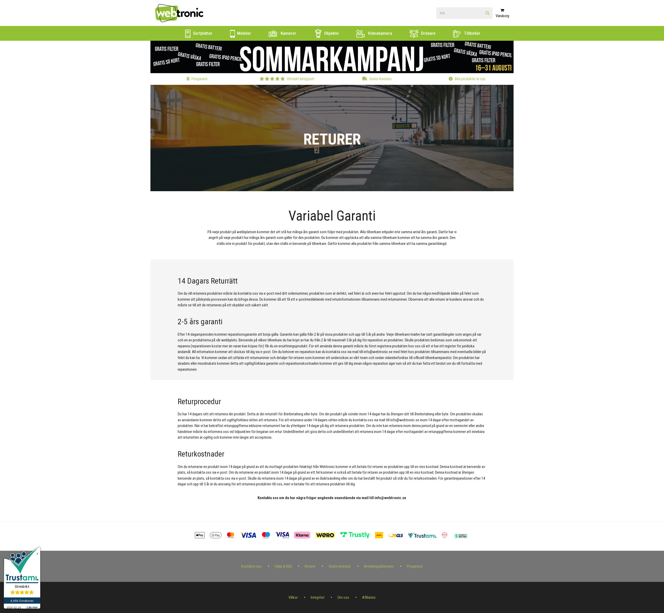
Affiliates (369, 597)
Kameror (288, 33)
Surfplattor (202, 33)
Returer (310, 566)
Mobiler (243, 33)
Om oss (343, 597)
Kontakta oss (251, 566)
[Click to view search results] (487, 13)
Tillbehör (471, 33)
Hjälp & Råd (283, 566)
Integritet (317, 597)
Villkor (293, 597)
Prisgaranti (415, 566)
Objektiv (331, 33)
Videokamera (379, 33)
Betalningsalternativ (379, 566)
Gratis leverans (340, 566)
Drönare (427, 33)
